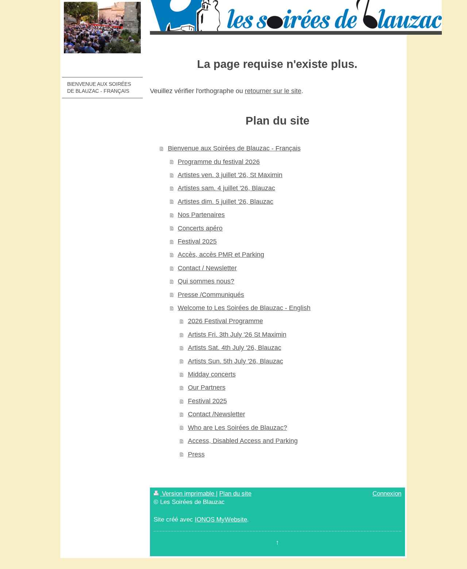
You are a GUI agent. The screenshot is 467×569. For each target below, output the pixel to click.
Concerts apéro (200, 228)
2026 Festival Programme (225, 321)
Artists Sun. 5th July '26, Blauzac (235, 361)
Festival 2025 (197, 241)
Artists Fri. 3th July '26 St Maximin (237, 334)
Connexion (387, 493)
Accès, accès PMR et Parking (221, 254)
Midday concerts (212, 374)
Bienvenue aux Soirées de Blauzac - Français (234, 148)
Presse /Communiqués (211, 294)
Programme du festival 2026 (219, 161)
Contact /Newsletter (216, 414)
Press (196, 454)
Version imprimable (188, 493)
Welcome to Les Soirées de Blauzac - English (244, 308)
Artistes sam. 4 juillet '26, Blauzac (226, 188)
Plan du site (235, 493)
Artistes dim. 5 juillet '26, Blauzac (225, 201)
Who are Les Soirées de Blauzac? (237, 427)
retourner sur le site (273, 91)
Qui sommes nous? (206, 281)
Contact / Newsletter (207, 268)
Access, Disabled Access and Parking (243, 440)
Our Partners (206, 387)
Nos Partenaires (201, 214)
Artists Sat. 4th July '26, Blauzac (234, 347)
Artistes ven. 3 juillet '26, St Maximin (230, 175)
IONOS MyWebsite (221, 519)
